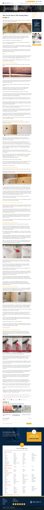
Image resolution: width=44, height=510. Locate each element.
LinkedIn (22, 504)
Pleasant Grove (24, 481)
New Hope (24, 454)
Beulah (5, 480)
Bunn (5, 454)
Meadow (24, 476)
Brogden (6, 483)
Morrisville (24, 487)
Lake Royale (15, 457)
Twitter (18, 504)
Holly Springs (15, 491)
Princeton (24, 483)
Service (34, 15)
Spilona (33, 476)
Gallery (30, 3)
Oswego (24, 455)
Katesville (15, 455)
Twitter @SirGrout (23, 399)
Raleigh (24, 490)
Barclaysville (6, 470)
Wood (32, 459)
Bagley (5, 476)
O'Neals (24, 478)
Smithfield (33, 475)
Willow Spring (33, 480)
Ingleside (15, 453)
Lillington (24, 470)
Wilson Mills (33, 481)
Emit (14, 477)
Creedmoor (15, 466)
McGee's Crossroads (25, 475)
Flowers (15, 478)
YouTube (20, 504)
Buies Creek (6, 471)
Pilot (23, 457)
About (33, 3)
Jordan (14, 483)
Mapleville (15, 460)
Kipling (24, 469)
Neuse (23, 488)
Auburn (6, 487)
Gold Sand (6, 459)
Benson (5, 478)
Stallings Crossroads (34, 455)
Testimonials (36, 3)
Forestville (15, 488)
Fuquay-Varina (15, 489)
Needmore (24, 453)
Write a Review (25, 1)
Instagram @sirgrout (15, 399)
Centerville (6, 455)
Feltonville (15, 487)
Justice (14, 454)
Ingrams (15, 482)
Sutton (32, 456)
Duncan (15, 471)
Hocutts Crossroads (16, 481)
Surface (34, 16)
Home (3, 13)
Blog (5, 13)
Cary (5, 490)
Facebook (5, 17)
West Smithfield (34, 478)
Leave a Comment (6, 418)
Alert (5, 453)
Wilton (32, 466)
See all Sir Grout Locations (15, 494)
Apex (5, 486)
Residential (22, 3)
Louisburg (15, 459)
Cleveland (15, 475)
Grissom (24, 466)
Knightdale (15, 492)
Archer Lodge (6, 475)
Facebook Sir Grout (7, 399)
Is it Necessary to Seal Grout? (26, 414)
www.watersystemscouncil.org (19, 156)
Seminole (33, 470)
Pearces (24, 456)
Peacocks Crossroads (25, 479)
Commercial (26, 3)
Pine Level (24, 480)
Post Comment (29, 423)
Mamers (33, 469)
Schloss (33, 453)
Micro (23, 477)
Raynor (24, 460)
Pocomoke (24, 459)
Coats (14, 469)
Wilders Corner (34, 458)
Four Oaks (15, 479)
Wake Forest (33, 486)
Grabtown (15, 480)
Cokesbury (15, 470)
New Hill (24, 489)
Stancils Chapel (34, 477)
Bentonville (6, 479)
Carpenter (6, 489)
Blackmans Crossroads (7, 481)
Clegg (5, 491)
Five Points (6, 457)
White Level (33, 457)
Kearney (15, 456)
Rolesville (24, 491)
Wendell (33, 487)
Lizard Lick (24, 486)
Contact (40, 3)
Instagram (13, 504)
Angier (5, 469)
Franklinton (6, 458)
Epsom (5, 456)
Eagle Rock (6, 492)
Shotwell (24, 492)
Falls (14, 486)
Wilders (33, 479)
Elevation (15, 476)
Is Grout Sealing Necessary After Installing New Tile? (16, 415)
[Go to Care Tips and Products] (36, 25)
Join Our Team (15, 501)
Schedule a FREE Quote (31, 1)
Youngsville (33, 460)
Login (3, 423)
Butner (5, 466)
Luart (23, 471)
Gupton (5, 460)
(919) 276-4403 (38, 1)
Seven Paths (33, 454)
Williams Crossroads (34, 488)
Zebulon (33, 490)
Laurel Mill (15, 458)
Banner (5, 477)
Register (6, 423)
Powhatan (24, 482)
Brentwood (6, 488)
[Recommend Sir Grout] (36, 39)
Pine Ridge (24, 458)
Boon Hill (6, 482)
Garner (14, 490)
